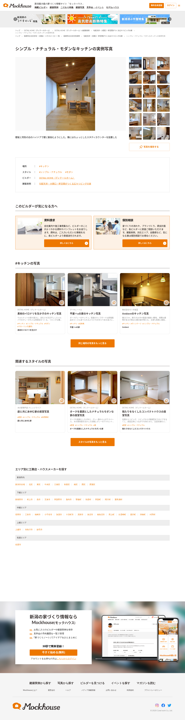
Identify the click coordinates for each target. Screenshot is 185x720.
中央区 (47, 484)
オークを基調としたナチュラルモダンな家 (86, 429)
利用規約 (130, 690)
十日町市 (70, 514)
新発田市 (19, 499)
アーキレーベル (76, 310)
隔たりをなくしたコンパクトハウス (136, 429)
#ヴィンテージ (136, 324)
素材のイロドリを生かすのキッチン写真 (39, 314)
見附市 (80, 514)
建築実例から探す (40, 683)
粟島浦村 (118, 499)
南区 (76, 484)
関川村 (108, 499)
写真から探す (66, 683)
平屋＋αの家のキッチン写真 (85, 314)
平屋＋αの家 (75, 327)
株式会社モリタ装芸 (130, 310)
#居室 (19, 417)
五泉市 (47, 499)
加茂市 (59, 514)
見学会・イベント (95, 7)
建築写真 (80, 7)
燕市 (38, 499)
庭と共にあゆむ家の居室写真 (33, 412)
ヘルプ (68, 690)
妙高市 (39, 529)
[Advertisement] (92, 577)
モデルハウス (112, 7)
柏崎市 (37, 514)
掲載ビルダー (41, 7)
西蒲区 (92, 484)
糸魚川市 (29, 529)
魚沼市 (90, 514)
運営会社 (51, 690)
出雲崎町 (122, 514)
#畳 (94, 425)
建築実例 (54, 7)
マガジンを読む (146, 683)
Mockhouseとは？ (30, 690)
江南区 (57, 484)
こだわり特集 (67, 7)
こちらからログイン (66, 658)
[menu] (179, 5)
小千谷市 (48, 514)
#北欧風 (81, 324)
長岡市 (18, 514)
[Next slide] (170, 19)
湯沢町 (133, 514)
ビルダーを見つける (92, 683)
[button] (66, 243)
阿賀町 (98, 499)
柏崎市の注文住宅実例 (72, 36)
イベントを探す (120, 683)
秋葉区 (67, 484)
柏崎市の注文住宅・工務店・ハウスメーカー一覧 (42, 36)
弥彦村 (88, 499)
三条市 (28, 514)
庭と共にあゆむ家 (24, 421)
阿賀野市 (58, 499)
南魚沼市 (101, 514)
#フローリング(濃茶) (24, 326)
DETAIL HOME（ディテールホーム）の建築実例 (72, 30)
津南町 (143, 514)
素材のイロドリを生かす (27, 330)
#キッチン (44, 166)
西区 (83, 484)
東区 (38, 484)
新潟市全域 (20, 484)
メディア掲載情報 (88, 690)
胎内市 (69, 499)
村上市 (30, 499)
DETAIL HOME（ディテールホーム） (37, 30)
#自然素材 (44, 417)
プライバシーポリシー (153, 690)
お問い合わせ (111, 690)
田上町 (111, 514)
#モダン (69, 172)
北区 (31, 484)
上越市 (18, 529)
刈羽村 (152, 514)
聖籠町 (78, 499)
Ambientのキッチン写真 (135, 314)
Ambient (125, 327)
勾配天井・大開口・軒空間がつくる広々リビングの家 (112, 30)
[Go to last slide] (15, 19)
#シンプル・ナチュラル (50, 172)
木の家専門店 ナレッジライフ (29, 408)
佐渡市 (18, 544)
